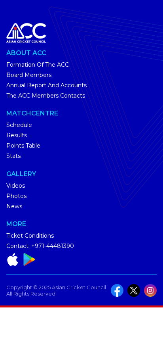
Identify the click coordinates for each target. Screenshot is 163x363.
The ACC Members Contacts (45, 95)
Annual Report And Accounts (46, 85)
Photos (16, 196)
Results (16, 135)
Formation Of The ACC (37, 64)
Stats (13, 155)
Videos (15, 185)
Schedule (19, 125)
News (14, 206)
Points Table (23, 145)
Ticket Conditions (30, 235)
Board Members (28, 75)
